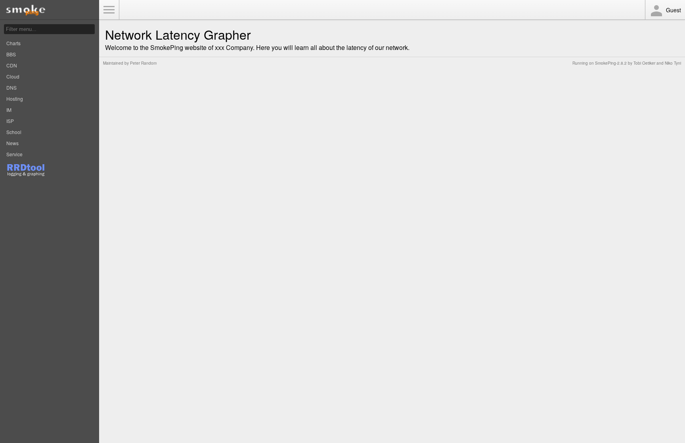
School (13, 131)
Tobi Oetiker (644, 63)
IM (8, 109)
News (12, 143)
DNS (11, 87)
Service (14, 154)
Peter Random (143, 63)
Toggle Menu (109, 10)
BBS (11, 54)
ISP (10, 120)
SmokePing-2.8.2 (611, 63)
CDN (11, 65)
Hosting (14, 98)
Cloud (12, 76)
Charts (13, 43)
